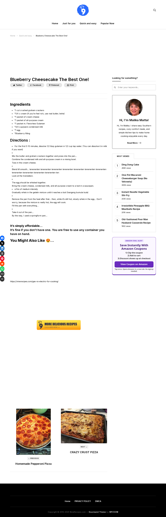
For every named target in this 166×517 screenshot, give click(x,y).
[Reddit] (2, 263)
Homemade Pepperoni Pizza (33, 463)
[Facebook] (2, 238)
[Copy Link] (2, 279)
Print (72, 85)
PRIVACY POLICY (83, 501)
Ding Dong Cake (130, 164)
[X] (2, 243)
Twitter (19, 85)
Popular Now (107, 23)
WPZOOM (113, 512)
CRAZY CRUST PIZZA (84, 452)
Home (55, 23)
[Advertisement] (83, 59)
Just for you (68, 23)
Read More (132, 143)
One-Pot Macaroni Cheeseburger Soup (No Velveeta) (134, 178)
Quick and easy (88, 23)
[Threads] (2, 253)
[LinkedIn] (2, 248)
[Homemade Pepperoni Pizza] (33, 432)
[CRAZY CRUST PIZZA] (84, 426)
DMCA (98, 501)
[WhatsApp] (2, 268)
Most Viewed (123, 156)
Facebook (37, 85)
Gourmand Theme (97, 512)
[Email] (2, 273)
